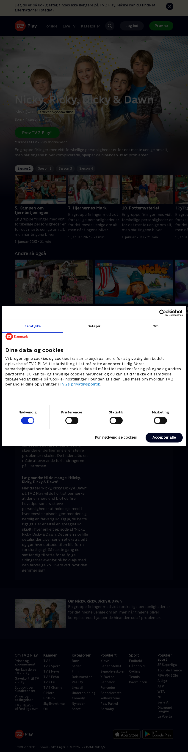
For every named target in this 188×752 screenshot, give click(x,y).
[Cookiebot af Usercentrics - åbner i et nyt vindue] (163, 312)
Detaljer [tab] (94, 326)
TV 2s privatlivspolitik (80, 384)
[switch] (71, 420)
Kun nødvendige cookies (116, 437)
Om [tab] (155, 326)
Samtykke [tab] (33, 326)
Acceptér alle (164, 437)
